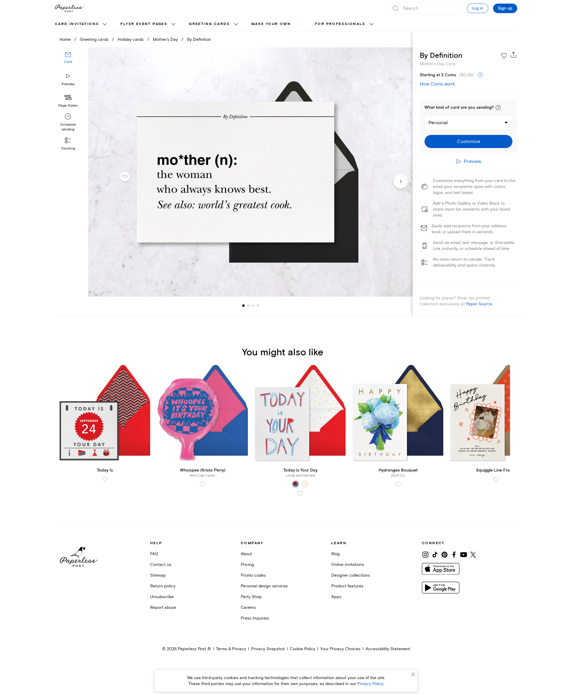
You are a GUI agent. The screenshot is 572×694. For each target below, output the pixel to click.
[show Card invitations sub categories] (104, 24)
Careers (248, 607)
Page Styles (68, 105)
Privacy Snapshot (268, 648)
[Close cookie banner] (412, 674)
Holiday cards (131, 39)
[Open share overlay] (513, 54)
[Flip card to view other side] (129, 176)
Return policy (162, 586)
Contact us (160, 564)
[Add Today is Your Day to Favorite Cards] (300, 493)
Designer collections (350, 575)
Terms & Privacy (231, 648)
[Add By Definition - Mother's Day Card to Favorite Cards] (504, 55)
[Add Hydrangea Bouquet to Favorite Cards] (398, 484)
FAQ (154, 553)
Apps (336, 596)
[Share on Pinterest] (444, 555)
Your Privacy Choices (340, 648)
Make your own (271, 24)
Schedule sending (68, 127)
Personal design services (264, 586)
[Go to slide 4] (253, 305)
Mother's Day (165, 39)
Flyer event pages (143, 24)
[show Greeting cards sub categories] (236, 24)
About (246, 553)
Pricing (247, 564)
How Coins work (437, 84)
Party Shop (251, 596)
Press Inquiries (255, 618)
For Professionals (340, 24)
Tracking (68, 148)
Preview (68, 84)
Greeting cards (209, 24)
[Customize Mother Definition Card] (250, 172)
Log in (477, 8)
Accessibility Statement (388, 648)
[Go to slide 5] (258, 305)
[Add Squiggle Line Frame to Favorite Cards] (495, 479)
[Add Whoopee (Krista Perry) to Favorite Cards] (202, 484)
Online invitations (347, 564)
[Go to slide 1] (243, 305)
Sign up (505, 8)
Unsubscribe (162, 596)
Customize (468, 141)
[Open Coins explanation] (480, 75)
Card (68, 62)
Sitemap (158, 575)
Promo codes (253, 575)
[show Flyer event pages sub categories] (173, 24)
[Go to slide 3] (248, 305)
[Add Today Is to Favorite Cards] (104, 479)
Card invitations (77, 24)
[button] (498, 108)
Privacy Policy (370, 683)
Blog (335, 553)
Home (65, 39)
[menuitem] (81, 24)
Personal (438, 123)
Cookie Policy (302, 648)
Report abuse (163, 607)
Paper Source (479, 303)
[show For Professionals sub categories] (371, 24)
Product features (347, 586)
